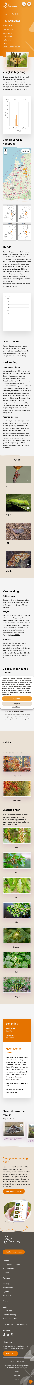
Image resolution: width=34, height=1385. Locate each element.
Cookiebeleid (16, 707)
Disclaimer (17, 1375)
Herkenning (7, 40)
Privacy (17, 1371)
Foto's (5, 43)
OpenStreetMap (24, 147)
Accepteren (17, 698)
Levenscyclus (7, 36)
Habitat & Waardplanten (11, 47)
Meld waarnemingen (14, 1252)
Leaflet (19, 147)
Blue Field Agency (21, 1367)
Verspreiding (7, 33)
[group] (14, 1139)
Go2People (25, 1365)
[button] (5, 150)
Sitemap (17, 1380)
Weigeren (17, 703)
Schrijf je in (10, 1353)
